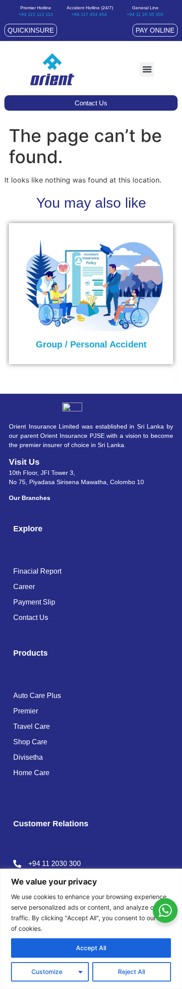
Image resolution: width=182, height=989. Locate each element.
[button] (147, 69)
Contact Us (30, 617)
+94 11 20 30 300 (145, 14)
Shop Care (30, 742)
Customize (46, 971)
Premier (25, 711)
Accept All (91, 948)
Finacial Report (37, 571)
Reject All (131, 971)
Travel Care (31, 726)
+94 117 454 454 (89, 14)
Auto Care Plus (37, 695)
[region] (91, 929)
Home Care (31, 772)
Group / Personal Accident (91, 344)
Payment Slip (34, 602)
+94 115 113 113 (36, 14)
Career (24, 586)
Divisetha (28, 757)
